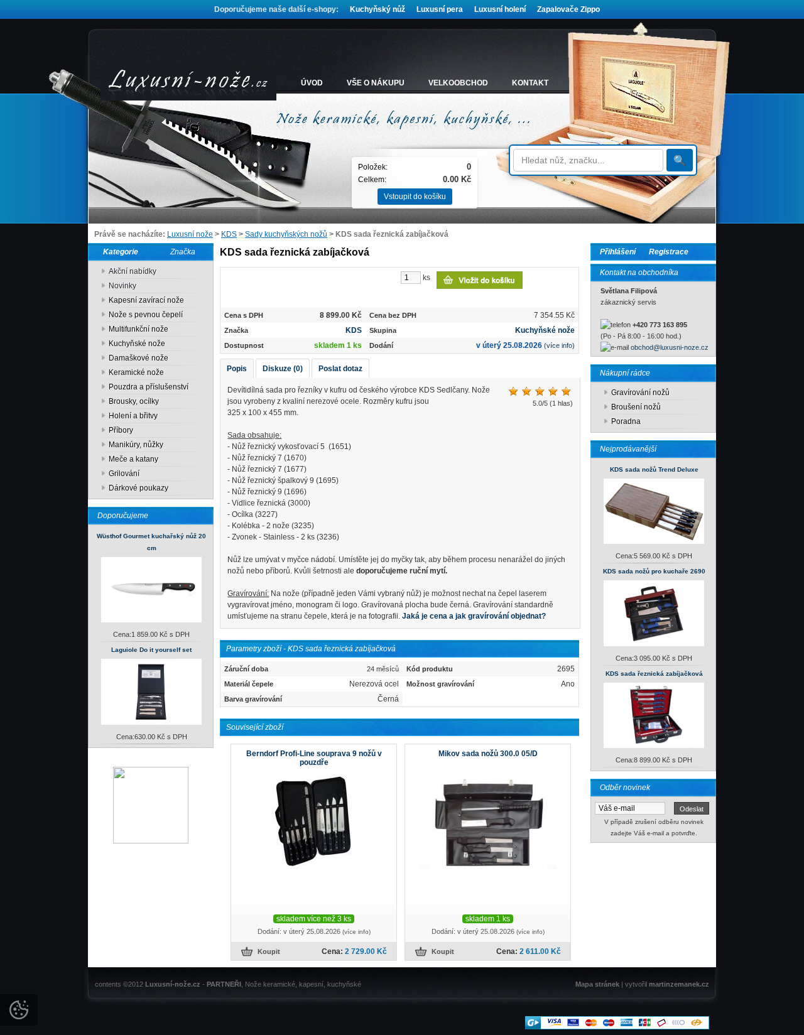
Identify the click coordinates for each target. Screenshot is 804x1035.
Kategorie (117, 251)
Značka (182, 251)
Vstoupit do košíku (415, 196)
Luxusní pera (439, 9)
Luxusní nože (190, 234)
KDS (229, 234)
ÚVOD (312, 83)
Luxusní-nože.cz (172, 984)
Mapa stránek (597, 984)
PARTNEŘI (224, 984)
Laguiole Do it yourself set (151, 649)
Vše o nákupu (376, 83)
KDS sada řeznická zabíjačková (654, 673)
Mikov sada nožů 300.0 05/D (488, 753)
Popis (237, 368)
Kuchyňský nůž (377, 9)
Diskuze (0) (283, 368)
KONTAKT (530, 83)
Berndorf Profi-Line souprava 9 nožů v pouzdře (314, 758)
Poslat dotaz (340, 368)
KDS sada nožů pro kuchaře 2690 (654, 571)
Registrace (668, 251)
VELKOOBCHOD (458, 83)
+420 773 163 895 (660, 324)
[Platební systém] (617, 1026)
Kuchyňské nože (545, 330)
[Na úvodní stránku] (188, 83)
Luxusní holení (500, 9)
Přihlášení (618, 251)
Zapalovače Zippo (568, 9)
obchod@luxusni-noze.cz (670, 347)
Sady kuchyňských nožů (286, 234)
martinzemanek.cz (679, 984)
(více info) (559, 345)
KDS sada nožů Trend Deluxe (654, 469)
